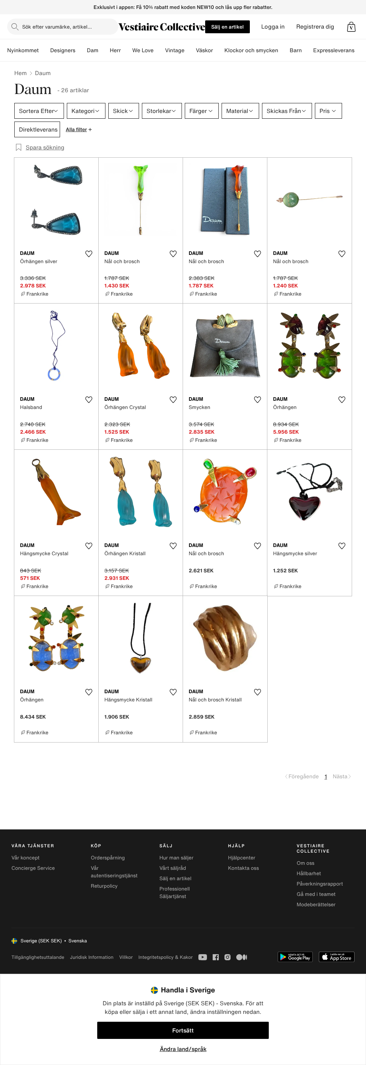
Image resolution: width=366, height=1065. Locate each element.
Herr (115, 50)
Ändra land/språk (183, 1049)
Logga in (273, 26)
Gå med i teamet (316, 894)
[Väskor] (219, 50)
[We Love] (159, 50)
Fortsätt (183, 1030)
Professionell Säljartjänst (174, 892)
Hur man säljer (176, 858)
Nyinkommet (23, 50)
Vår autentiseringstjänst (114, 871)
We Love (143, 50)
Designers (62, 50)
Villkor (126, 957)
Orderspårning (108, 858)
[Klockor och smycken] (284, 50)
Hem (20, 73)
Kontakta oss (243, 868)
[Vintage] (190, 50)
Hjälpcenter (241, 858)
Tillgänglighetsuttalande (37, 957)
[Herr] (126, 50)
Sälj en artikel (227, 26)
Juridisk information (92, 957)
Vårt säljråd (172, 868)
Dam (92, 50)
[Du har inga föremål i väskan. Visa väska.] (351, 27)
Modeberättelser (316, 904)
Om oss (306, 863)
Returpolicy (104, 886)
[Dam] (104, 50)
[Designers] (81, 50)
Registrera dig (315, 26)
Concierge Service (33, 868)
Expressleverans (333, 50)
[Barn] (307, 50)
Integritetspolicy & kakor (165, 957)
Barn (296, 50)
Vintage (174, 50)
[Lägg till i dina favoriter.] (88, 254)
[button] (351, 27)
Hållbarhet (309, 873)
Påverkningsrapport (320, 884)
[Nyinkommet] (44, 50)
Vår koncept (25, 858)
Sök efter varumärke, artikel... (57, 26)
